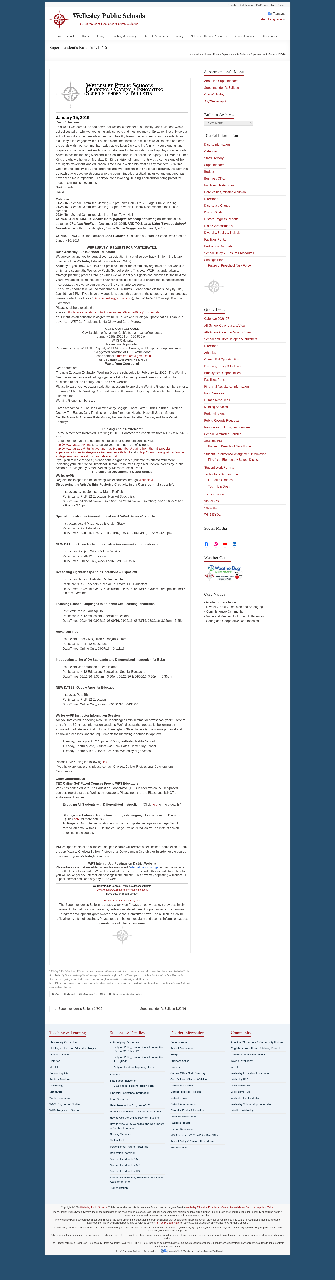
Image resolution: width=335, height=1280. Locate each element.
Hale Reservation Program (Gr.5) (130, 1105)
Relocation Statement (123, 1152)
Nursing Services (216, 407)
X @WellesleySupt (217, 101)
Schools (70, 36)
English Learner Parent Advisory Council (255, 1048)
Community (270, 36)
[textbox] (122, 117)
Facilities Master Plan (219, 185)
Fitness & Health (59, 1054)
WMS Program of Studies (64, 1104)
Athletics (195, 36)
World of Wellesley (242, 1110)
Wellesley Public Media (245, 1097)
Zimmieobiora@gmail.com (133, 356)
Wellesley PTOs (240, 1091)
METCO (54, 1066)
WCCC (235, 1066)
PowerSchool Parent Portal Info (129, 1146)
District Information (217, 144)
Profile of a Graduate (218, 246)
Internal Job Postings (144, 867)
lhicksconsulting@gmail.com (112, 298)
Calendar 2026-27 (216, 318)
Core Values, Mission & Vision (225, 192)
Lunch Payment (278, 4)
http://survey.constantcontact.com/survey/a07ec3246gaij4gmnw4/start (113, 312)
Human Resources (215, 36)
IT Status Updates (220, 480)
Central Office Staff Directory (187, 1073)
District (86, 36)
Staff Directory (246, 4)
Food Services (214, 393)
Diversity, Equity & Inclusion (223, 232)
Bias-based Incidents (123, 1080)
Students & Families (155, 36)
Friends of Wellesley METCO (248, 1054)
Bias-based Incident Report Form (134, 1085)
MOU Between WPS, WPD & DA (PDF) (194, 1135)
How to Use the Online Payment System (134, 1117)
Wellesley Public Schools (109, 15)
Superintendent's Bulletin (128, 993)
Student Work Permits (219, 467)
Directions (211, 198)
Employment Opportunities (222, 373)
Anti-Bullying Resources (124, 1042)
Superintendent (214, 165)
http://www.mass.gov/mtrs (73, 444)
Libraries (54, 1060)
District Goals (213, 212)
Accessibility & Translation (180, 1250)
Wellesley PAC (240, 1079)
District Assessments (218, 226)
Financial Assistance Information (226, 386)
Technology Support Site (221, 474)
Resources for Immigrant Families (227, 427)
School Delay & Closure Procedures (229, 253)
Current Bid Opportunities (221, 359)
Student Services (59, 1079)
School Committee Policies (222, 434)
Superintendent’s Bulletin (221, 87)
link (104, 762)
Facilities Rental (215, 239)
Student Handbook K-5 (124, 1158)
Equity (101, 36)
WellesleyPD (148, 480)
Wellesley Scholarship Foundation (251, 1104)
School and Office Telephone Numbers (230, 339)
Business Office (215, 178)
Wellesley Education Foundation (250, 1073)
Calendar (232, 4)
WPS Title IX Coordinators (167, 1223)
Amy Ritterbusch (65, 993)
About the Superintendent (221, 81)
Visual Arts (211, 501)
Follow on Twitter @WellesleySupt (122, 900)
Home (58, 36)
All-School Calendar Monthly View (227, 332)
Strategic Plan (214, 260)
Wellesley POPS (241, 1085)
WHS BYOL (212, 514)
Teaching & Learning (124, 36)
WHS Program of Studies (64, 1110)
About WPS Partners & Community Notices (257, 1042)
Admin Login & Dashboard (210, 1250)
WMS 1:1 (210, 507)
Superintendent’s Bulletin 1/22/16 (165, 1008)
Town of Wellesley (242, 1060)
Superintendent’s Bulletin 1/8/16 (78, 1008)
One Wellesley (214, 94)
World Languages (60, 1097)
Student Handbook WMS (125, 1165)
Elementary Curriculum (63, 1042)
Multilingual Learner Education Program (73, 1048)
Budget (209, 171)
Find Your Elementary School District (233, 459)
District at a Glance (217, 205)
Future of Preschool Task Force (229, 265)
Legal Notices (150, 1250)
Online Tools (117, 1140)
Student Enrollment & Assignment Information (235, 454)
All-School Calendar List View (224, 325)
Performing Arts (214, 413)
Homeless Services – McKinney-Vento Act (135, 1111)
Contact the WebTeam (233, 1207)
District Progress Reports (221, 219)
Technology (56, 1085)
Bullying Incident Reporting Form (134, 1067)
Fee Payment (262, 4)
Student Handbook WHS (125, 1171)
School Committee (245, 36)
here (154, 804)
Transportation (214, 494)
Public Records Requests (221, 420)
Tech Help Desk (219, 486)
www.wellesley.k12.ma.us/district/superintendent (122, 890)
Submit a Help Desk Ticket (260, 1207)
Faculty (179, 36)
